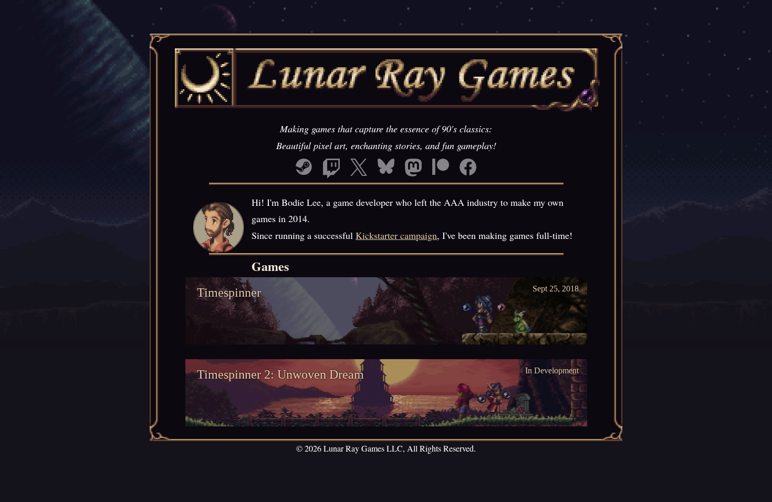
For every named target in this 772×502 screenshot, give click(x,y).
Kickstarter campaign (396, 235)
